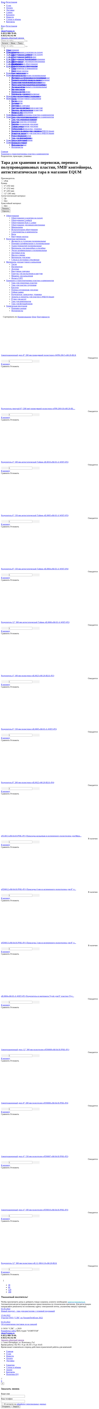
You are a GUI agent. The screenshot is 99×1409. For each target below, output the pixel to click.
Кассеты (15, 124)
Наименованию (24, 317)
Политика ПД (12, 1374)
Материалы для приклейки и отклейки (28, 85)
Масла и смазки (18, 91)
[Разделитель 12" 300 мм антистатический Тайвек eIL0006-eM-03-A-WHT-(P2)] (49, 602)
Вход (3, 26)
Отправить (6, 1407)
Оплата (9, 8)
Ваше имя (5, 1394)
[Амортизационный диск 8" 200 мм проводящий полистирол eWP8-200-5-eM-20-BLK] (49, 335)
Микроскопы (17, 64)
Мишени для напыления (22, 112)
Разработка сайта (8, 1331)
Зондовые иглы (18, 89)
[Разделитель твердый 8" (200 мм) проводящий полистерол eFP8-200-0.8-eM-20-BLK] (49, 389)
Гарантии (10, 1365)
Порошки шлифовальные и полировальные (30, 80)
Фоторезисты (17, 147)
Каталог (5, 43)
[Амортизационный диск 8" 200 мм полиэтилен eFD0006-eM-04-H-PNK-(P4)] (49, 1083)
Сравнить (5, 366)
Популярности (43, 317)
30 (9, 1285)
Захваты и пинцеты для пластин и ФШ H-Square (32, 133)
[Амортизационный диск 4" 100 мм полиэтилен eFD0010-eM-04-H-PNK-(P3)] (49, 1190)
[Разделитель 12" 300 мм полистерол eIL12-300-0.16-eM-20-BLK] (49, 1243)
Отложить (14, 366)
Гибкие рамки (17, 129)
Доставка (10, 10)
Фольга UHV (17, 115)
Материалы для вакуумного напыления (23, 98)
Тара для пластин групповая (23, 122)
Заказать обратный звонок (12, 38)
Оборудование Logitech (21, 57)
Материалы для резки (20, 94)
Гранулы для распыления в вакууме (27, 110)
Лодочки (15, 105)
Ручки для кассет (18, 136)
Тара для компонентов (21, 138)
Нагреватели (17, 101)
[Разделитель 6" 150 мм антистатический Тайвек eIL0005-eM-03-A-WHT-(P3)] (49, 496)
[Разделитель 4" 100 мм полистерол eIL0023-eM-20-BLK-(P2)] (49, 656)
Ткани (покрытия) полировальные (26, 82)
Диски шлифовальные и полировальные (29, 87)
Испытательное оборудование (24, 64)
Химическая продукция (16, 142)
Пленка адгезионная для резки (24, 124)
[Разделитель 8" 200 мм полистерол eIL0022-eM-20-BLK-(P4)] (49, 763)
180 (9, 1292)
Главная (9, 1351)
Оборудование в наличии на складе (27, 52)
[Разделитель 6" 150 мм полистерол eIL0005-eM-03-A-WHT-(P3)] (49, 709)
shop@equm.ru (8, 31)
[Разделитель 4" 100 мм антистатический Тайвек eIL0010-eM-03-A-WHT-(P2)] (49, 442)
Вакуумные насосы (19, 71)
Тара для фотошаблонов (21, 140)
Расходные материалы (16, 75)
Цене (34, 317)
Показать (5, 208)
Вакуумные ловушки (20, 106)
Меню (13, 43)
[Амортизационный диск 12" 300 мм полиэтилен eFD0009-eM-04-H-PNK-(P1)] (49, 1030)
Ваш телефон (7, 1399)
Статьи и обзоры (13, 19)
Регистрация (11, 26)
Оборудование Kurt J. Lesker (23, 59)
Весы (13, 71)
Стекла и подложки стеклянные (25, 96)
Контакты (10, 22)
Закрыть (16, 1407)
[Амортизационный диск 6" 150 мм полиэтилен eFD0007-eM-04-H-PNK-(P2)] (49, 1137)
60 (9, 1287)
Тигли (14, 101)
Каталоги (10, 15)
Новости (10, 17)
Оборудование (12, 50)
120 (9, 1290)
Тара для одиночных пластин (24, 119)
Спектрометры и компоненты (24, 68)
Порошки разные (18, 145)
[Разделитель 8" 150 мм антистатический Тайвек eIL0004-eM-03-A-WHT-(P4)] (49, 549)
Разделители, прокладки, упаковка (26, 129)
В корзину (5, 364)
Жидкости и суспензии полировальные (28, 75)
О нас (8, 5)
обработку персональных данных (31, 1404)
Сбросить (5, 211)
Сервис (9, 12)
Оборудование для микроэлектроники (28, 61)
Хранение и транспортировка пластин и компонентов (30, 115)
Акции (9, 1370)
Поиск (20, 43)
